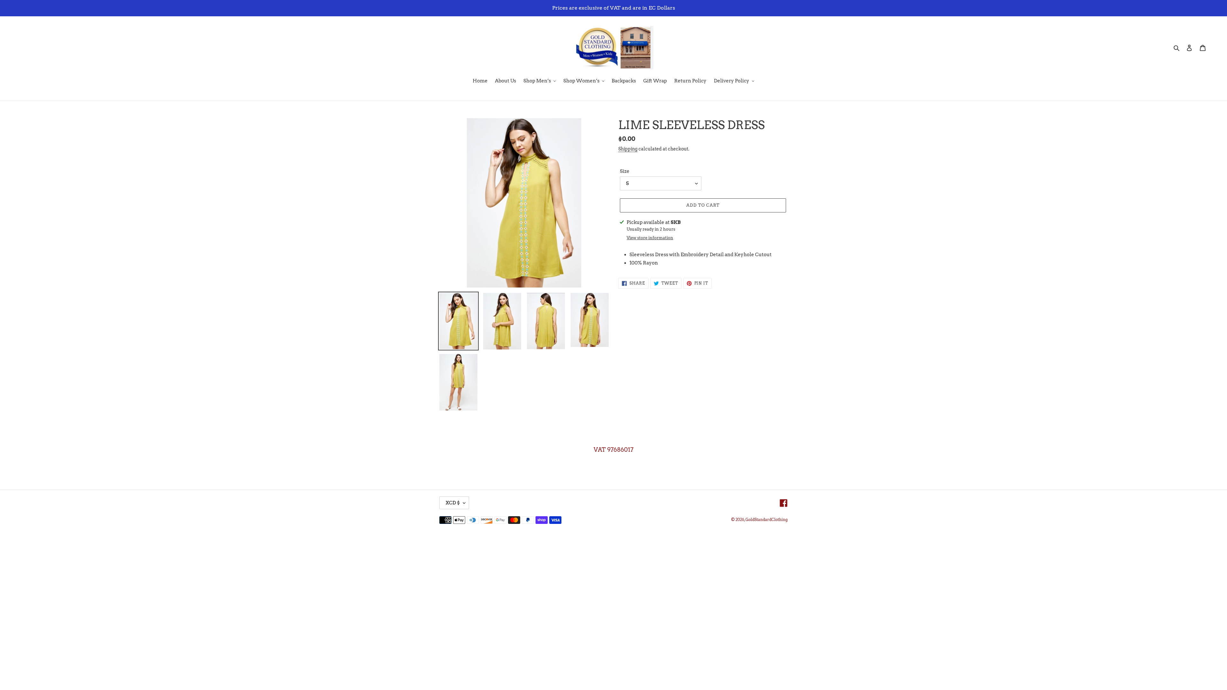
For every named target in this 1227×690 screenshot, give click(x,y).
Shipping (627, 148)
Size (624, 171)
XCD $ (452, 503)
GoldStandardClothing (766, 519)
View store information (650, 237)
